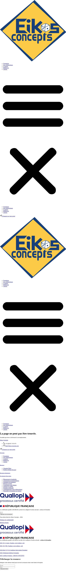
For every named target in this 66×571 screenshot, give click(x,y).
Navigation (2, 452)
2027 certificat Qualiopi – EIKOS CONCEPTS (12, 555)
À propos (5, 66)
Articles (5, 69)
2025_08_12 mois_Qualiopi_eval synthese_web (12, 543)
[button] (33, 138)
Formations (6, 63)
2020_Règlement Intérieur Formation (9, 553)
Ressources (2, 465)
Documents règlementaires (5, 473)
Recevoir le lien (4, 568)
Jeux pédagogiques (8, 65)
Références (6, 68)
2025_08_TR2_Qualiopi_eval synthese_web (11, 546)
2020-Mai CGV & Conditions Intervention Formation (13, 550)
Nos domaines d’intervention (5, 476)
